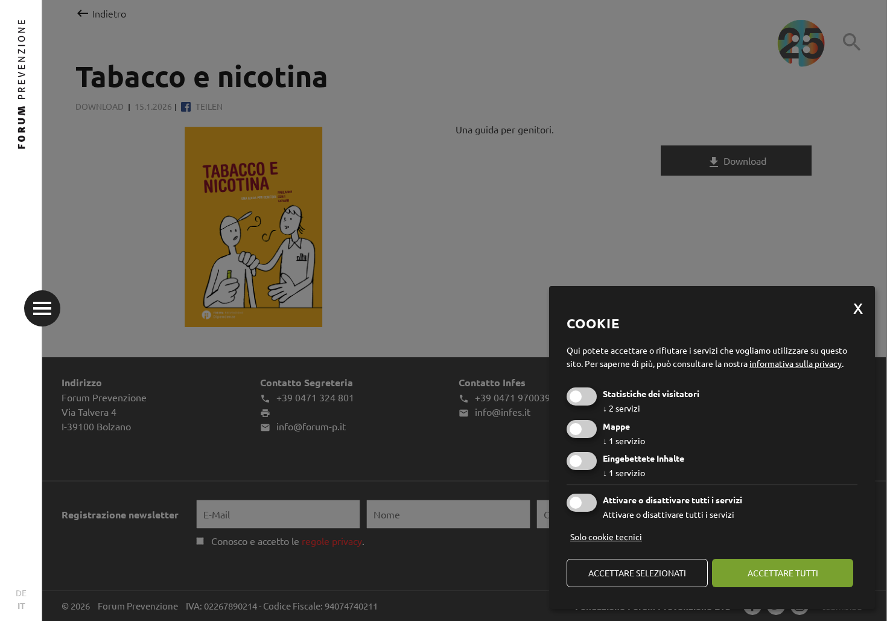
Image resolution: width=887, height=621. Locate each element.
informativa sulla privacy (795, 363)
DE (21, 592)
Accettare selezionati (637, 572)
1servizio (624, 440)
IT (21, 605)
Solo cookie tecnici (606, 536)
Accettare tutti (783, 572)
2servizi (621, 408)
